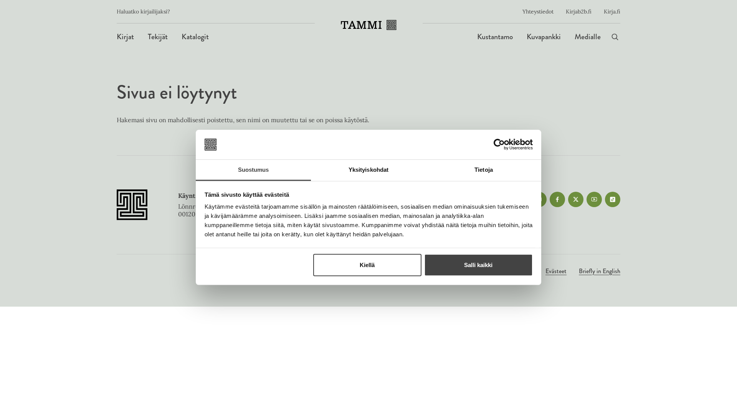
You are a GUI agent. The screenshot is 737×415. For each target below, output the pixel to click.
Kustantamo (495, 36)
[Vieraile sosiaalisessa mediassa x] (575, 199)
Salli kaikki (478, 265)
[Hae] (615, 37)
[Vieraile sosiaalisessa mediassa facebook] (557, 199)
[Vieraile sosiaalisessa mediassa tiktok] (612, 199)
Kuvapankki (544, 36)
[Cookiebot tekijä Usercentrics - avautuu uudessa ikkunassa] (499, 144)
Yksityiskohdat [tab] (368, 169)
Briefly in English (599, 271)
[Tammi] (369, 25)
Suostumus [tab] (253, 169)
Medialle (588, 36)
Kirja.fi (612, 11)
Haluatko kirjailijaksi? (143, 11)
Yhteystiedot (538, 11)
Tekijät (158, 36)
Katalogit (195, 36)
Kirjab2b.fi (579, 11)
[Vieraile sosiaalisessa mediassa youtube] (594, 199)
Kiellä (367, 265)
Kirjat (125, 36)
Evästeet (556, 271)
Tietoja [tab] (483, 169)
